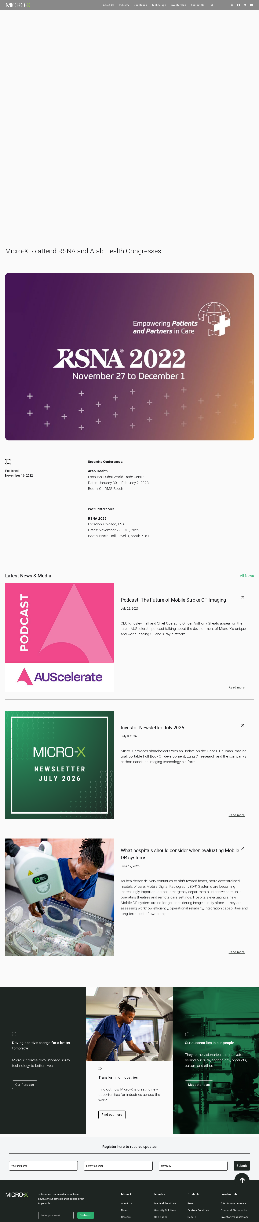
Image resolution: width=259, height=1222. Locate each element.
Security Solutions (165, 1210)
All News (247, 575)
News (124, 1210)
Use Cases (140, 5)
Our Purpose (24, 1085)
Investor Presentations (235, 1217)
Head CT (193, 1217)
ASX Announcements (233, 1203)
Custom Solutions (198, 1210)
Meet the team (199, 1085)
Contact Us (198, 5)
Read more (237, 687)
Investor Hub (178, 5)
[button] (108, 5)
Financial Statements (234, 1210)
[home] (15, 5)
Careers (126, 1217)
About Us (108, 5)
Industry (124, 5)
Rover (191, 1203)
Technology (159, 5)
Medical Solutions (165, 1203)
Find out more (112, 1115)
